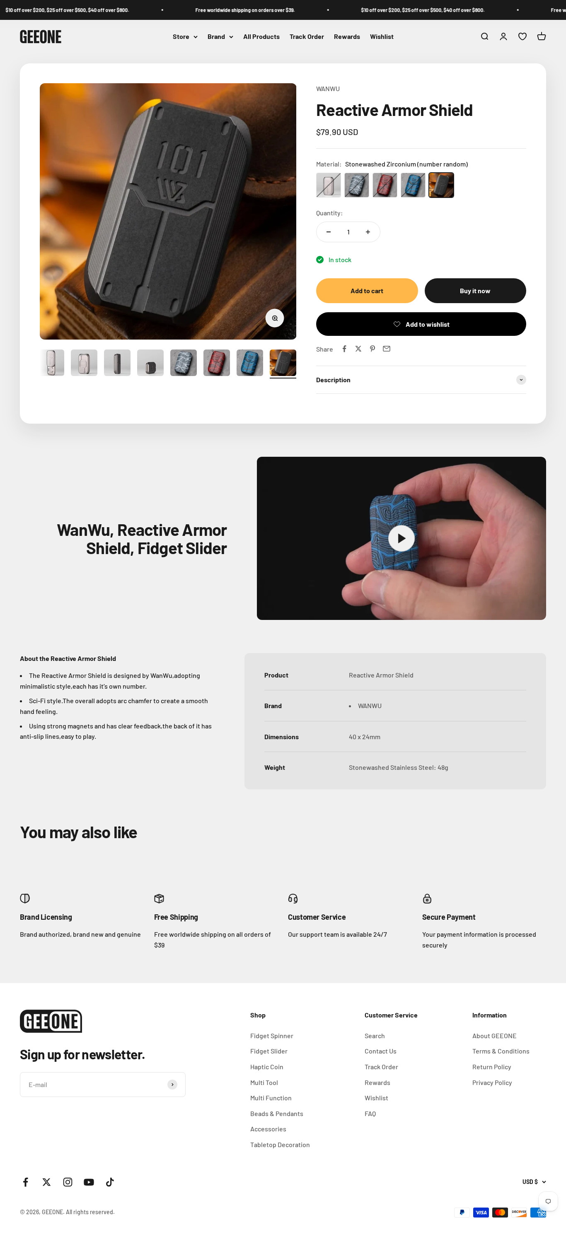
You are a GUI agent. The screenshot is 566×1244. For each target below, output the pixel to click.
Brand (216, 37)
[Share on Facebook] (344, 349)
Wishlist (382, 37)
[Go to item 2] (51, 364)
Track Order (307, 37)
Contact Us (381, 1051)
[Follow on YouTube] (88, 1182)
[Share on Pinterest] (372, 349)
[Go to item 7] (216, 364)
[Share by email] (387, 349)
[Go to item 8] (250, 364)
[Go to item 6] (183, 364)
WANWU (328, 88)
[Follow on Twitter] (46, 1182)
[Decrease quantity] (329, 232)
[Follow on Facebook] (25, 1182)
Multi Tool (264, 1082)
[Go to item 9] (283, 364)
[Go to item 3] (84, 364)
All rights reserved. (90, 1211)
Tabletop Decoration (280, 1144)
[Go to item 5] (150, 364)
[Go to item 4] (117, 364)
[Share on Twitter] (358, 349)
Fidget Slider (269, 1051)
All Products (261, 37)
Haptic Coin (266, 1066)
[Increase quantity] (368, 232)
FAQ (370, 1113)
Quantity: (329, 213)
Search (375, 1035)
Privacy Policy (492, 1082)
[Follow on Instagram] (67, 1182)
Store (181, 37)
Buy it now (475, 290)
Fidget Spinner (271, 1035)
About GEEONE (494, 1035)
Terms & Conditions (501, 1051)
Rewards (347, 37)
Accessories (268, 1129)
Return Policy (491, 1066)
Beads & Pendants (276, 1113)
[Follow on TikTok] (110, 1182)
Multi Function (271, 1098)
